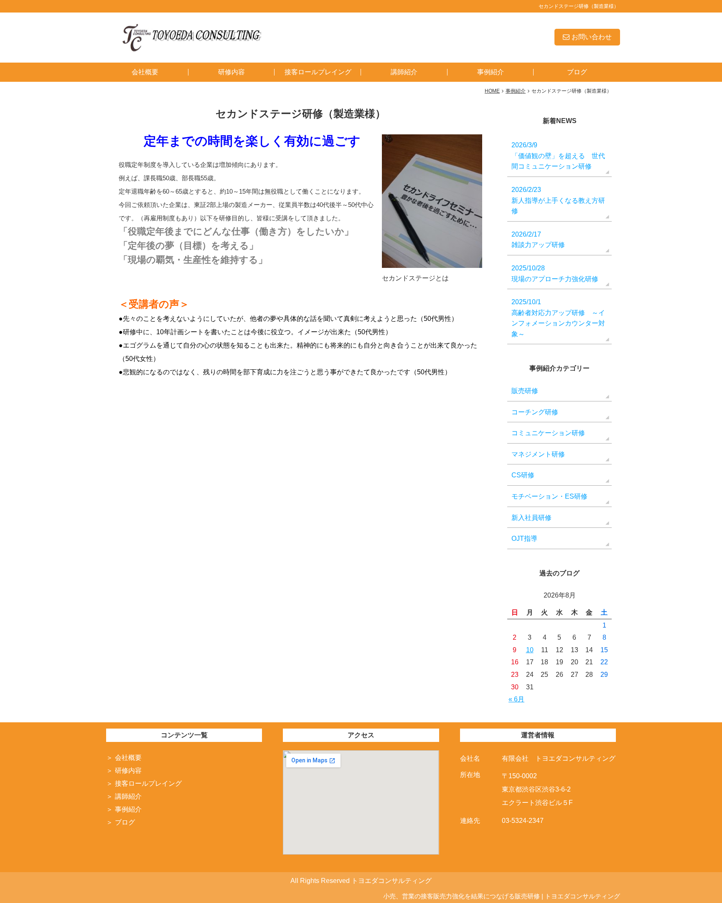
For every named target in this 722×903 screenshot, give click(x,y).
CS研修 (522, 475)
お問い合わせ (592, 36)
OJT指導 (524, 538)
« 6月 (516, 699)
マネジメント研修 (538, 454)
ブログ (577, 72)
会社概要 (145, 72)
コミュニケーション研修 (548, 432)
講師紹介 (404, 72)
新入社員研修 (531, 517)
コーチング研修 (534, 412)
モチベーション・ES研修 (549, 496)
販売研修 (524, 390)
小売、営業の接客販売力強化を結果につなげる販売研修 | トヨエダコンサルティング (501, 896)
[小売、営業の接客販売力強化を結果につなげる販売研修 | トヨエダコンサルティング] (191, 36)
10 (530, 649)
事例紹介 (490, 72)
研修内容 (231, 72)
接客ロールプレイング (318, 72)
